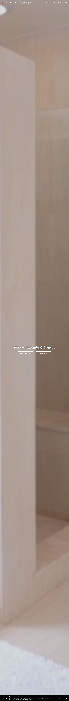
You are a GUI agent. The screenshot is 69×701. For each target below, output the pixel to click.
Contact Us (43, 353)
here (32, 699)
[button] (66, 698)
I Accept (59, 698)
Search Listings (25, 353)
